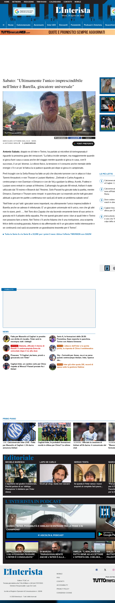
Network (16, 2)
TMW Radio (41, 2)
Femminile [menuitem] (76, 25)
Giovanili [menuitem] (63, 25)
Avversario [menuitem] (39, 25)
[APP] (107, 268)
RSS (58, 577)
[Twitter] (105, 570)
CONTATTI (68, 2)
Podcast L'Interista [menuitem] (93, 25)
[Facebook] (97, 570)
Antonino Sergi (11, 143)
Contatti (60, 581)
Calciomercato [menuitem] (23, 25)
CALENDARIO (55, 2)
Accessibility (62, 585)
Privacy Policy (63, 589)
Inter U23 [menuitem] (51, 25)
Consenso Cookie (64, 593)
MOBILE (78, 2)
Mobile (59, 574)
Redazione (29, 2)
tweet (88, 138)
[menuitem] (3, 25)
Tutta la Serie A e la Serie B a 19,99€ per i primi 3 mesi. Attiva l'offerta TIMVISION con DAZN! (48, 234)
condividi (74, 138)
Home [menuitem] (10, 25)
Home (6, 2)
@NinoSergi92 (29, 143)
